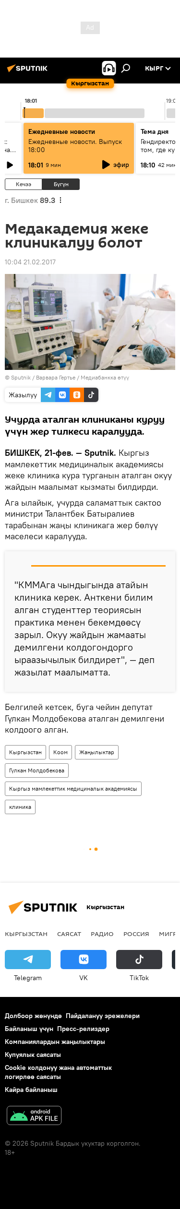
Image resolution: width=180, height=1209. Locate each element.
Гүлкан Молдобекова (36, 770)
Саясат (69, 933)
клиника (20, 806)
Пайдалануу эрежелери (103, 1015)
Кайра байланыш (31, 1089)
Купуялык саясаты (33, 1054)
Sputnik (21, 377)
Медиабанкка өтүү (105, 377)
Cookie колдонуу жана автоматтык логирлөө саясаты (58, 1072)
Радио (102, 933)
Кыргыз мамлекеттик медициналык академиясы (73, 788)
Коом (60, 752)
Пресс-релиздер (83, 1028)
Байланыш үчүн (29, 1028)
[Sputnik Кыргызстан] (29, 72)
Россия (136, 933)
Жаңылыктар (96, 752)
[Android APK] (34, 1116)
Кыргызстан (25, 752)
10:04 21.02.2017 (30, 262)
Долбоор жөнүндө (33, 1015)
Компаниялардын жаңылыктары (55, 1041)
